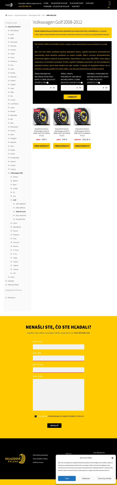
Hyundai (13, 77)
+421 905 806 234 (24, 6)
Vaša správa (38, 376)
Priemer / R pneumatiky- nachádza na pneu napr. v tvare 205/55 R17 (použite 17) (98, 78)
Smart (13, 154)
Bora (14, 185)
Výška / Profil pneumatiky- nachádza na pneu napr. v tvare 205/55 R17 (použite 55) (71, 78)
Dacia (13, 57)
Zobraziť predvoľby (104, 478)
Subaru (13, 161)
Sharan (15, 246)
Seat (12, 146)
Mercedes (14, 115)
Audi (12, 34)
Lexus (13, 107)
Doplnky (90, 3)
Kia (12, 96)
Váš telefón (38, 364)
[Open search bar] (109, 2)
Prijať (67, 478)
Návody (10, 298)
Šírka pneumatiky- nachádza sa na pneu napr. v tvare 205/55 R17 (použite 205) (45, 78)
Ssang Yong (15, 158)
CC (14, 192)
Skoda (13, 150)
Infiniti (13, 81)
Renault (13, 142)
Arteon (15, 177)
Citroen (13, 50)
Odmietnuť (86, 478)
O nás (46, 3)
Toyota (13, 169)
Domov (10, 15)
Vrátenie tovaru (38, 462)
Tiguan (15, 265)
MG (12, 119)
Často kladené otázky (40, 459)
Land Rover (14, 104)
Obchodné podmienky (40, 455)
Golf (43, 15)
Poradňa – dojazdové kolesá (56, 6)
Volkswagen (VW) (34, 15)
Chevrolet (14, 42)
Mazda (13, 111)
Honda (13, 73)
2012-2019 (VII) (21, 215)
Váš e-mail (37, 353)
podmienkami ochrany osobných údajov (66, 416)
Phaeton (16, 235)
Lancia (13, 100)
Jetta (15, 223)
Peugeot (13, 138)
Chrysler (13, 46)
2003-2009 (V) (20, 208)
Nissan (13, 131)
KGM (12, 92)
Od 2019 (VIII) (20, 219)
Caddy (15, 188)
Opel (12, 134)
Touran (15, 269)
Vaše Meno (37, 341)
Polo (14, 239)
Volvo (13, 277)
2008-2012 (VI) (21, 212)
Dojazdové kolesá (59, 3)
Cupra (13, 54)
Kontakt (76, 6)
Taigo (15, 258)
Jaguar (13, 84)
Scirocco (16, 242)
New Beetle (17, 227)
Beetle (15, 181)
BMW (12, 38)
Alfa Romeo (15, 30)
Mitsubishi (14, 127)
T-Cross (16, 250)
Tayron (15, 262)
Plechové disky (76, 3)
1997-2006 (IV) (21, 204)
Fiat (12, 65)
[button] (112, 458)
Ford (12, 69)
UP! (14, 273)
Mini (12, 123)
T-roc (15, 254)
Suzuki (13, 165)
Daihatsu (14, 61)
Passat (15, 231)
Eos (14, 196)
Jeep (12, 88)
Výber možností (41, 146)
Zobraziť (72, 97)
